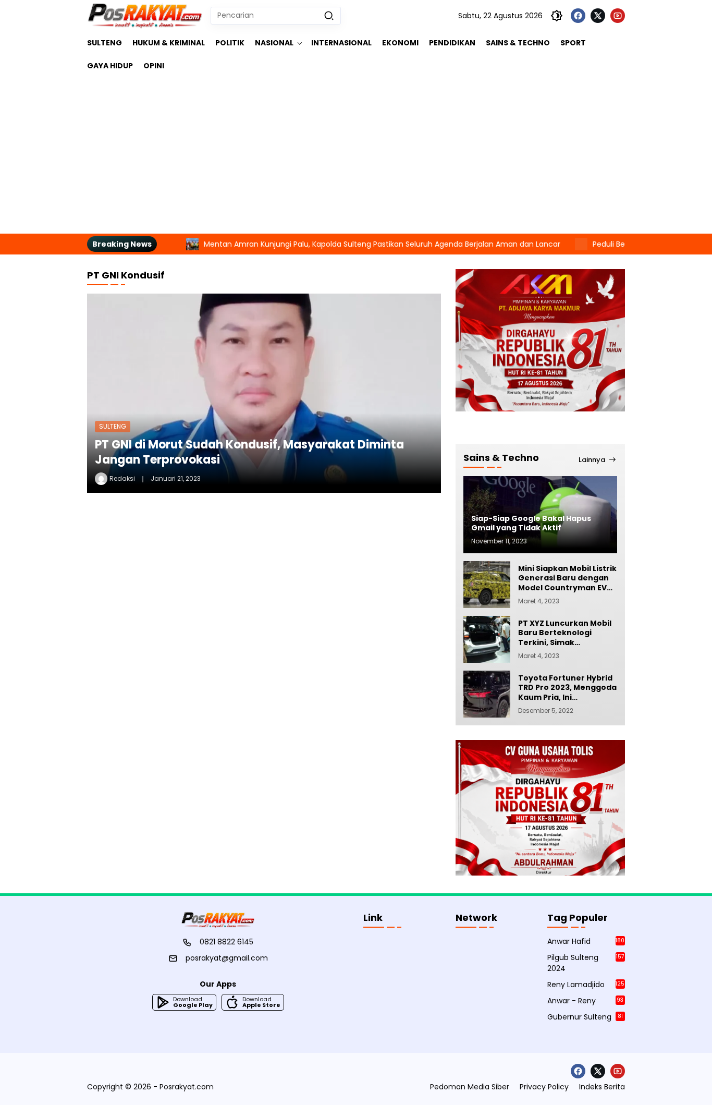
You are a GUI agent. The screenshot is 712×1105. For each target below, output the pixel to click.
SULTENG (112, 426)
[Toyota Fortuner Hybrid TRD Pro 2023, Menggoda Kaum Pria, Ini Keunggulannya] (486, 694)
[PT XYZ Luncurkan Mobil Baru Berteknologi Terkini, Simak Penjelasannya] (486, 639)
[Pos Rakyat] (145, 16)
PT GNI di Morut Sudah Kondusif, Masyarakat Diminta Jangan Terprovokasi (249, 452)
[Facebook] (578, 15)
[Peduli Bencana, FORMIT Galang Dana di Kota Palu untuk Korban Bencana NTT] (545, 244)
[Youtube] (617, 15)
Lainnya (592, 459)
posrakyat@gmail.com (227, 958)
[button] (329, 16)
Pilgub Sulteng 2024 (585, 963)
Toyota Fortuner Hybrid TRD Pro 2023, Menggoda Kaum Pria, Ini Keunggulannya (567, 687)
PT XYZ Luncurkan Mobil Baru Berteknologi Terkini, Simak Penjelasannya (564, 632)
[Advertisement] (356, 155)
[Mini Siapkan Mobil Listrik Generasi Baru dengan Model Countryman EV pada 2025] (486, 584)
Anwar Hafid (585, 941)
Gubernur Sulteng (585, 1017)
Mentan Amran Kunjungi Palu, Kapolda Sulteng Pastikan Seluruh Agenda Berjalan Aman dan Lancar (346, 244)
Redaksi (122, 478)
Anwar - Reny (585, 1000)
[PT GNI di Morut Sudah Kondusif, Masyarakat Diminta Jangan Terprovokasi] (264, 393)
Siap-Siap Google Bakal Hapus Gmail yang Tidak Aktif (531, 523)
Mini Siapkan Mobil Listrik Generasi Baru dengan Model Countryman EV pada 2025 (567, 578)
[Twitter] (598, 15)
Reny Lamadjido (585, 984)
